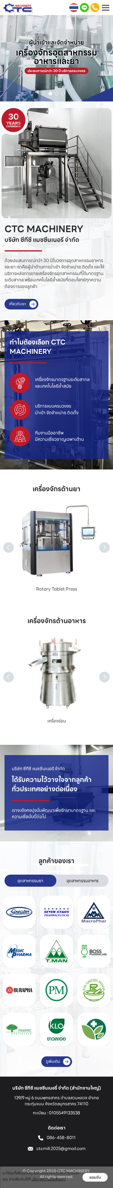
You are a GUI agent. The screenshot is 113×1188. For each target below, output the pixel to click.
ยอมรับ (95, 1177)
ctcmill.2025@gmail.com (61, 1148)
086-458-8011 (61, 1137)
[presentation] (3, 540)
